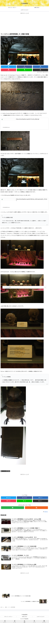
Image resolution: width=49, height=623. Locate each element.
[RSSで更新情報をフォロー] (36, 507)
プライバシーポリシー (8, 616)
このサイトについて (40, 616)
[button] (45, 287)
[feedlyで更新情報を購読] (12, 507)
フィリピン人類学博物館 (6, 471)
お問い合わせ (24, 616)
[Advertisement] (24, 22)
